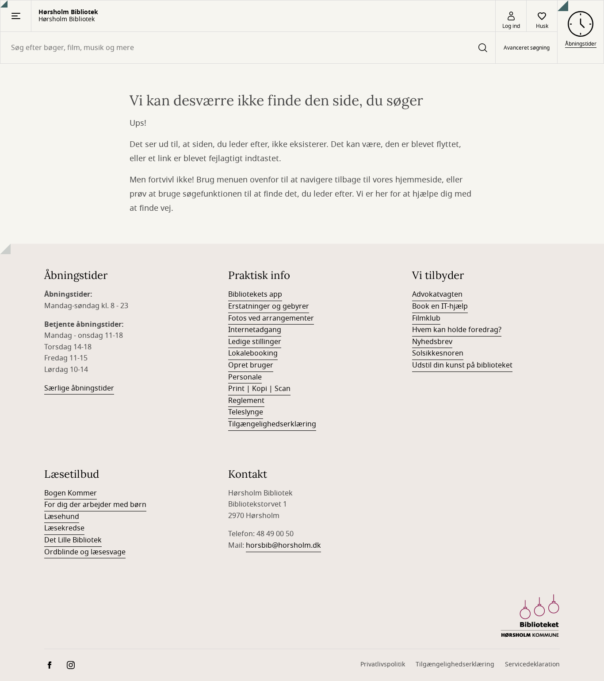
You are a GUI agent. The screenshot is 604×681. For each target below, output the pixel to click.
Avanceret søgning (527, 48)
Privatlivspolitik (382, 664)
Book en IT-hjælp (440, 306)
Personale (245, 377)
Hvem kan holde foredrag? (456, 330)
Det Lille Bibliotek (73, 540)
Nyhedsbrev (432, 342)
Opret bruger (250, 365)
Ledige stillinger (254, 342)
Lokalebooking (253, 353)
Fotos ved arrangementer (271, 318)
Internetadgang (254, 330)
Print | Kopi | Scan (259, 388)
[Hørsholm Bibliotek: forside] (530, 616)
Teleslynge (245, 412)
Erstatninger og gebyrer (268, 306)
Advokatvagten (437, 294)
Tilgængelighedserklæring (272, 424)
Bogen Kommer (70, 493)
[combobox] (247, 47)
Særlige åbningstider (79, 388)
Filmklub (426, 318)
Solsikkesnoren (437, 353)
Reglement (246, 400)
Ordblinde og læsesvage (85, 552)
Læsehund (61, 516)
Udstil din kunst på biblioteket (462, 365)
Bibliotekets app (255, 294)
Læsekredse (64, 528)
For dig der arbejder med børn (95, 504)
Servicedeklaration (532, 664)
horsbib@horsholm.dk (283, 545)
